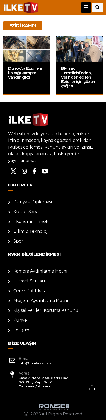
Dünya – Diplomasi (32, 201)
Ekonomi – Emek (30, 221)
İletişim (21, 330)
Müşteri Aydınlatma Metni (40, 300)
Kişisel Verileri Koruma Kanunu (45, 310)
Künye (20, 320)
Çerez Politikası (29, 290)
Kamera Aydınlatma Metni (40, 271)
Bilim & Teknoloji (31, 231)
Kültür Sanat (26, 211)
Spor (18, 241)
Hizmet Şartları (29, 280)
